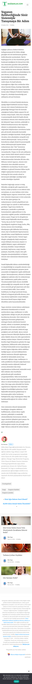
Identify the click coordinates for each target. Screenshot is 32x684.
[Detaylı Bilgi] (2, 432)
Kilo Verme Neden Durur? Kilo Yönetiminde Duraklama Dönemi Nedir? (15, 530)
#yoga (4, 489)
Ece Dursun (7, 444)
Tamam (16, 681)
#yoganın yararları (7, 493)
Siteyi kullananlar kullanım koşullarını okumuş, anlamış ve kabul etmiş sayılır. (16, 620)
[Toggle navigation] (27, 4)
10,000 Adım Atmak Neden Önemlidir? (16, 504)
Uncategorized (6, 484)
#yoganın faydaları (13, 489)
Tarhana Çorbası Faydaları (12, 555)
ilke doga (10, 537)
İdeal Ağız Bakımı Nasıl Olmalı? (16, 499)
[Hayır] (30, 678)
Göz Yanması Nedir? (10, 578)
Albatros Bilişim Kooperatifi (17, 654)
